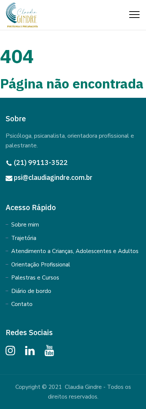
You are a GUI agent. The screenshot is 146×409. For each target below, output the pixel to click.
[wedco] (22, 14)
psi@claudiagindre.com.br (53, 177)
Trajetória (23, 238)
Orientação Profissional (40, 264)
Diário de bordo (31, 291)
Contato (22, 304)
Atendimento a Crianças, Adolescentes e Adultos (75, 251)
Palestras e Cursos (35, 277)
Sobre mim (25, 224)
